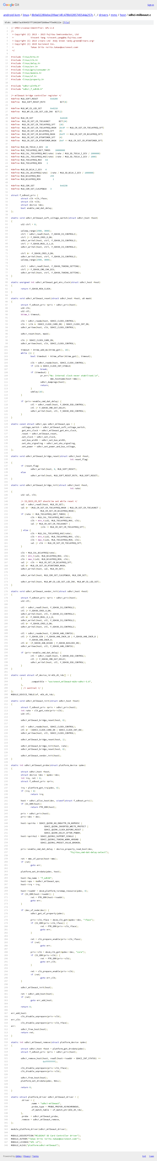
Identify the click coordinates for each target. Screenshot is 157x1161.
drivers (103, 15)
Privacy (26, 1156)
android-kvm (11, 15)
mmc (114, 15)
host (123, 15)
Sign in (150, 4)
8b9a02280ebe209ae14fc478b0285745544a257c (62, 15)
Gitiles (18, 1156)
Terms (35, 1156)
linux (26, 15)
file (66, 22)
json (151, 1156)
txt (144, 1156)
